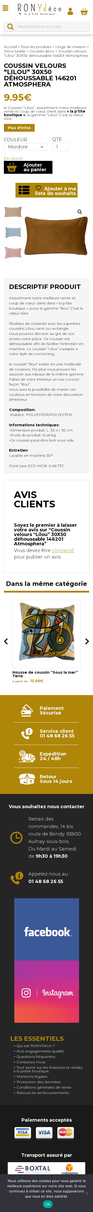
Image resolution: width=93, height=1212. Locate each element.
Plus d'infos (19, 127)
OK (47, 1204)
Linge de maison (70, 46)
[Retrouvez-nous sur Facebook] (46, 929)
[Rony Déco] (39, 11)
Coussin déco (42, 51)
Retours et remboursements (43, 1093)
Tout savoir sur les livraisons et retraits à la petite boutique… (47, 1069)
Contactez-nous (31, 1062)
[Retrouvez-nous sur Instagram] (46, 992)
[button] (79, 212)
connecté (63, 550)
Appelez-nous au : (49, 877)
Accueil (10, 46)
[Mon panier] (84, 11)
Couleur (15, 140)
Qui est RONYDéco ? (36, 1046)
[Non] (86, 1193)
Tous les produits (36, 46)
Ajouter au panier (35, 167)
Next (87, 641)
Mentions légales (32, 1076)
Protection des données (38, 1082)
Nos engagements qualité (40, 1051)
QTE (57, 139)
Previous (6, 641)
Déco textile (15, 51)
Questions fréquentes (36, 1056)
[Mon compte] (70, 11)
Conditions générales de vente (44, 1087)
